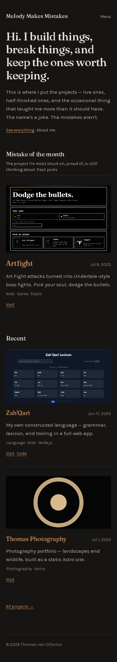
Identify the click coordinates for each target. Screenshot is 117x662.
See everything (20, 130)
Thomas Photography (36, 539)
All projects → (20, 606)
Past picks (47, 169)
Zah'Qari (18, 412)
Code (21, 453)
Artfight (19, 263)
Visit (10, 304)
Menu (105, 16)
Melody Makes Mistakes (37, 16)
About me (46, 130)
